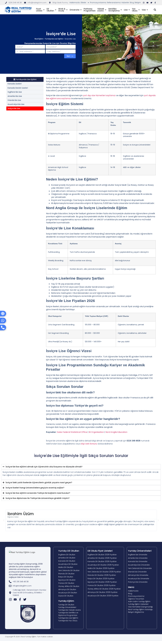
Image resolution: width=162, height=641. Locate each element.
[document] (81, 320)
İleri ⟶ (49, 35)
